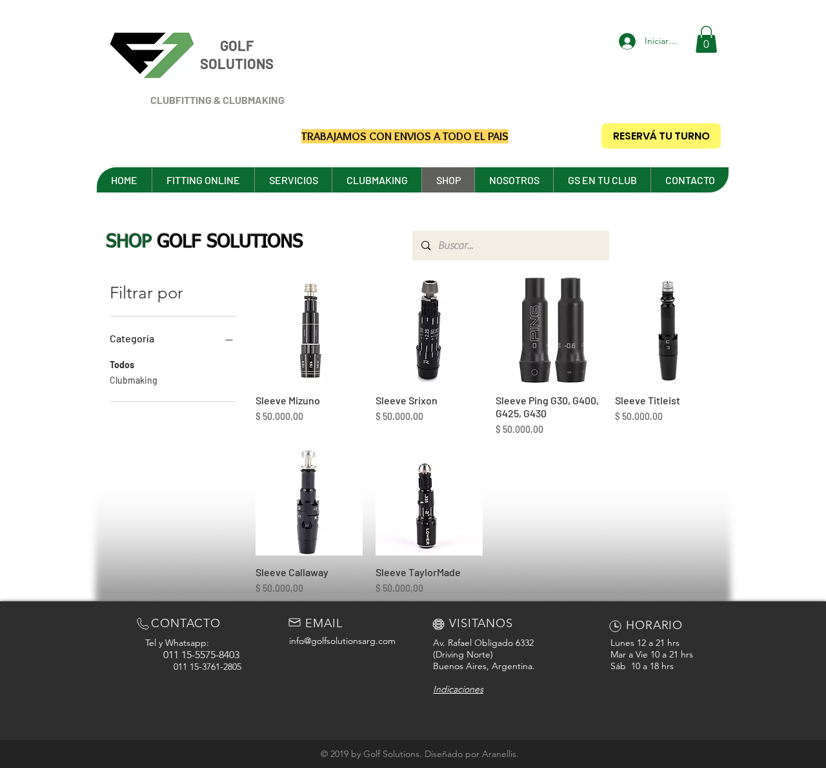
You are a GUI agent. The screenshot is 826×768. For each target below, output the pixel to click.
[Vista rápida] (309, 330)
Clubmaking (133, 380)
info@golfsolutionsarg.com (342, 641)
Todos (122, 364)
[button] (706, 39)
